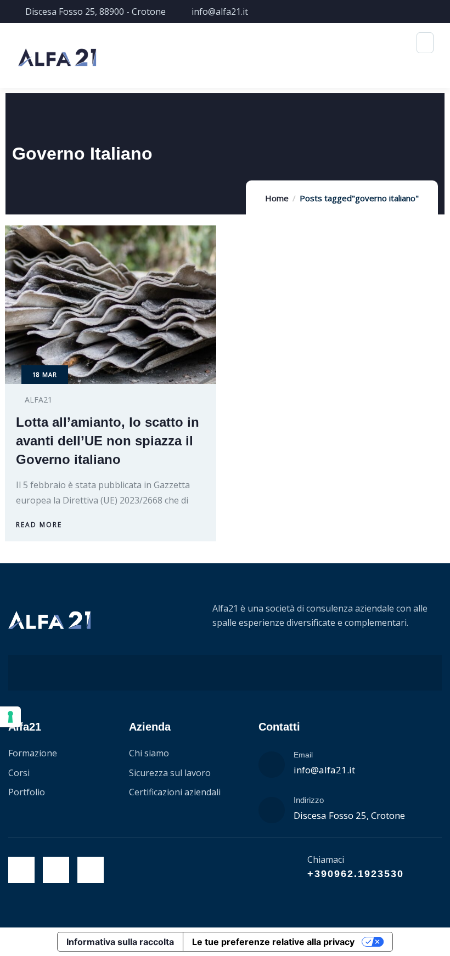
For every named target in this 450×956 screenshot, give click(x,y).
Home (277, 198)
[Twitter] (56, 870)
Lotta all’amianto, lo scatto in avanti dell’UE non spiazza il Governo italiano (107, 441)
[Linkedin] (90, 870)
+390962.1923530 (355, 873)
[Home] (49, 620)
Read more (39, 524)
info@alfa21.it (324, 769)
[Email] (271, 764)
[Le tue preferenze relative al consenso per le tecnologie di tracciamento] (10, 716)
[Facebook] (21, 870)
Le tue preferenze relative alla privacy (273, 941)
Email (303, 754)
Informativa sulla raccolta (120, 941)
